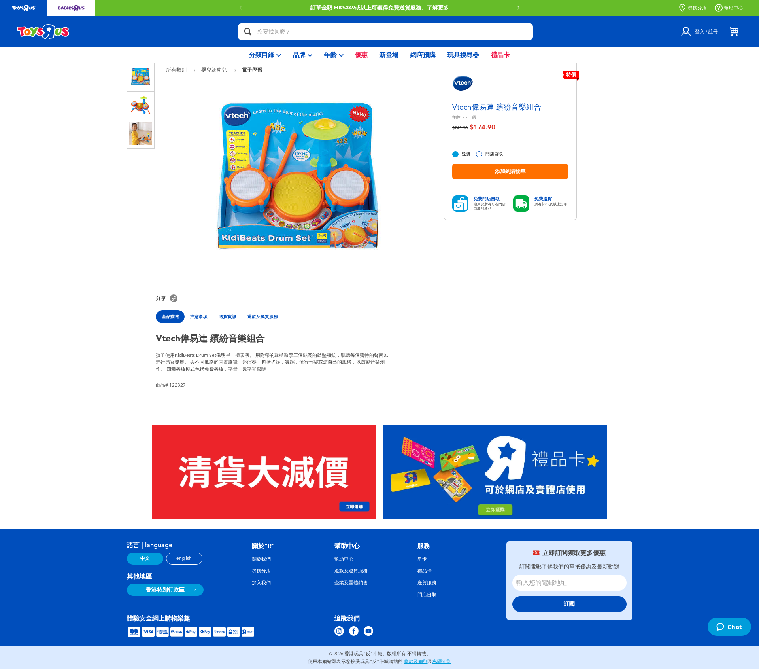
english (184, 558)
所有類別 (177, 69)
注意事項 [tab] (199, 316)
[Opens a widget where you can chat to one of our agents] (729, 627)
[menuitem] (265, 55)
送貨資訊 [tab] (227, 316)
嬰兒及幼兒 (214, 69)
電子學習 (252, 69)
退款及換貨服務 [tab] (262, 316)
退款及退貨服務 (351, 571)
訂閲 (569, 604)
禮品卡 (424, 571)
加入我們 (261, 583)
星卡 (422, 559)
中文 (145, 558)
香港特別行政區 (165, 589)
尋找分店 (697, 8)
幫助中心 (733, 8)
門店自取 (494, 154)
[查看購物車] (733, 31)
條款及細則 (416, 661)
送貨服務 (426, 583)
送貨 (466, 154)
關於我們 (261, 559)
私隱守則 (441, 661)
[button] (518, 8)
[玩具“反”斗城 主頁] (43, 31)
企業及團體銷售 (351, 583)
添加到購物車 (510, 171)
